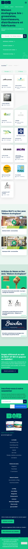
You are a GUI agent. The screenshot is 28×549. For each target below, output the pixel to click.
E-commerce (14, 471)
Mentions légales (14, 501)
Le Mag (14, 488)
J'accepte (24, 543)
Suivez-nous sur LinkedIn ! (7, 432)
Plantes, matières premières (14, 455)
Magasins (14, 466)
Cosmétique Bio (14, 445)
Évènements (14, 496)
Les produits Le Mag (14, 480)
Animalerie (14, 457)
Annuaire (6, 6)
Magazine (14, 493)
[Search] (25, 36)
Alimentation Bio (14, 442)
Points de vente (14, 464)
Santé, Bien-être (14, 447)
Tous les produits (14, 482)
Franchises (14, 469)
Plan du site (14, 504)
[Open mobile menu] (26, 2)
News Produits (14, 477)
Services (14, 452)
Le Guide (14, 440)
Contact (14, 499)
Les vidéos (14, 491)
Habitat (11, 6)
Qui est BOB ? (14, 506)
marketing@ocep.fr (7, 435)
